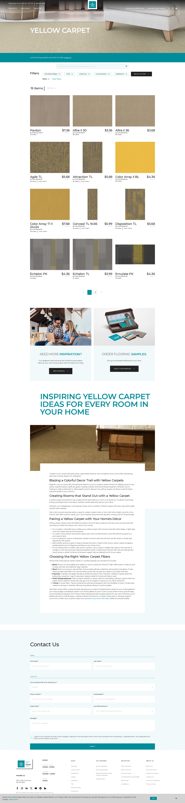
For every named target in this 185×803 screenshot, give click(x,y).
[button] (169, 8)
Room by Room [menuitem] (151, 770)
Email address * (99, 694)
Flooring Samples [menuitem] (102, 770)
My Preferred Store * (100, 706)
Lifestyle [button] (83, 74)
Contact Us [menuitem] (150, 777)
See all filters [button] (140, 74)
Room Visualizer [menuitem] (101, 766)
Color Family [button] (101, 74)
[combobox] (91, 66)
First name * (34, 661)
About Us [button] (37, 8)
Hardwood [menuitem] (74, 773)
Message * (33, 718)
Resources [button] (25, 8)
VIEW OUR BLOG (59, 371)
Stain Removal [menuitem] (126, 766)
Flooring (44, 20)
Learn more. (13, 799)
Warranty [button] (120, 74)
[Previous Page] (83, 292)
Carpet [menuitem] (73, 777)
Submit (92, 746)
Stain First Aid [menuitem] (126, 770)
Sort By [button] (50, 88)
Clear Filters (56, 79)
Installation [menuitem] (125, 784)
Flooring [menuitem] (74, 766)
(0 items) (176, 8)
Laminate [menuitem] (74, 780)
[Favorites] (172, 8)
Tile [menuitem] (72, 784)
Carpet (52, 20)
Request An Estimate (156, 8)
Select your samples (122, 369)
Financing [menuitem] (74, 791)
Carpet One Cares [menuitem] (152, 773)
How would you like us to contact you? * (43, 682)
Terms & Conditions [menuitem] (153, 780)
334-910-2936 (40, 3)
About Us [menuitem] (149, 766)
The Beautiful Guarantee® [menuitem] (130, 777)
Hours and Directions (135, 8)
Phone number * (35, 694)
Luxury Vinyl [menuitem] (75, 770)
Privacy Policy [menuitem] (151, 784)
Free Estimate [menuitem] (76, 787)
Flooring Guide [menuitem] (126, 773)
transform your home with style (96, 598)
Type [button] (68, 74)
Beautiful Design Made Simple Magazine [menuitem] (104, 774)
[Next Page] (101, 292)
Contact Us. (67, 58)
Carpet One (34, 20)
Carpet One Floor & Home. (30, 793)
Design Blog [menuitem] (100, 779)
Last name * (98, 661)
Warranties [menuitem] (125, 780)
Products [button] (13, 8)
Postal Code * (34, 706)
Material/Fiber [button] (51, 74)
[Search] (126, 66)
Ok (153, 798)
